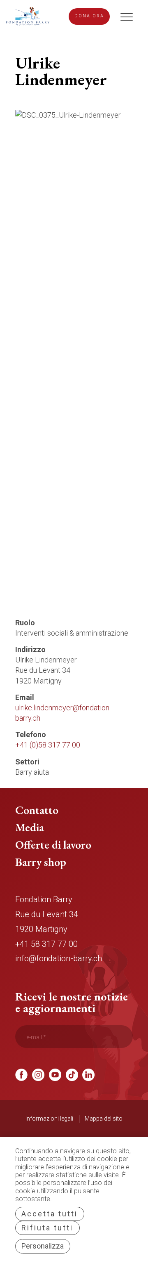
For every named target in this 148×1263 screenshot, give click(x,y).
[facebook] (21, 1078)
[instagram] (38, 1078)
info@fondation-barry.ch (58, 958)
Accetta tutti (49, 1213)
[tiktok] (72, 1078)
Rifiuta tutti (47, 1227)
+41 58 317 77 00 (46, 944)
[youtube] (55, 1078)
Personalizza (42, 1246)
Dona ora (89, 16)
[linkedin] (88, 1078)
